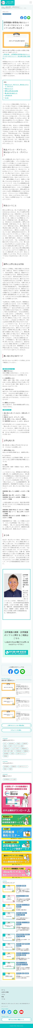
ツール (3, 999)
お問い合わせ (10, 1003)
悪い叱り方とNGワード (11, 93)
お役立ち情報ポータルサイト (10, 2)
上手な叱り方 (8, 95)
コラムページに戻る (16, 730)
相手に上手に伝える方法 (11, 91)
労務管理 (25, 743)
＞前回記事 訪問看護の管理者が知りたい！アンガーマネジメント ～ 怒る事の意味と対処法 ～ (16, 56)
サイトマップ (5, 1006)
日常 (11, 746)
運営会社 (4, 1003)
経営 (13, 753)
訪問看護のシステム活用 (10, 779)
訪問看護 (6, 766)
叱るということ (9, 88)
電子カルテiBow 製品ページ (16, 1019)
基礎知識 (19, 751)
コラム (3, 994)
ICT (5, 743)
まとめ (6, 98)
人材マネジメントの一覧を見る (16, 725)
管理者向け (7, 748)
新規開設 (6, 753)
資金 (5, 746)
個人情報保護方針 (24, 1003)
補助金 (5, 756)
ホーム (3, 6)
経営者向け (12, 743)
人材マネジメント (15, 6)
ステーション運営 (19, 746)
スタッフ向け (16, 748)
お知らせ (18, 1003)
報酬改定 (26, 751)
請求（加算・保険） (9, 751)
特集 (3, 996)
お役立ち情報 (8, 6)
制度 (19, 743)
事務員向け (24, 748)
